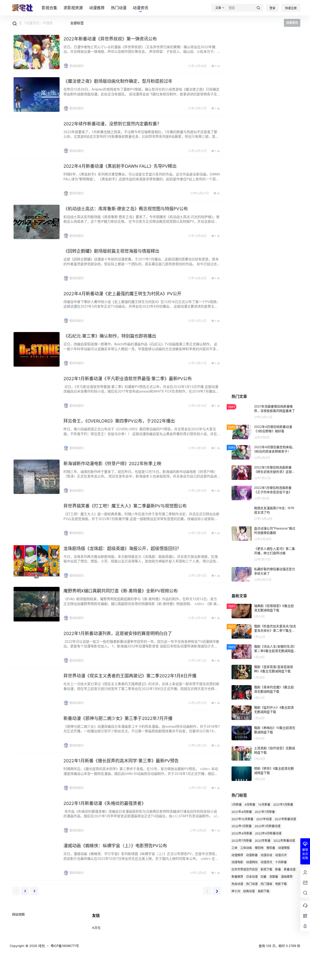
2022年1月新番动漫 (267, 826)
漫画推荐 (287, 876)
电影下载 (281, 883)
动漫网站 (252, 862)
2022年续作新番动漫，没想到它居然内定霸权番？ (112, 123)
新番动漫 (289, 869)
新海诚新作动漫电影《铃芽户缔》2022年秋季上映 (112, 463)
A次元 (96, 928)
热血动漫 (237, 883)
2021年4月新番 (242, 811)
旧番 (263, 876)
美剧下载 (263, 891)
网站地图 (18, 914)
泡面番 (273, 876)
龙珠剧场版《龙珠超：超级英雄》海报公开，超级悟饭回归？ (122, 548)
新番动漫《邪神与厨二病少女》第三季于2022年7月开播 (117, 718)
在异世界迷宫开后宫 (245, 869)
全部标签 (77, 23)
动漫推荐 (97, 7)
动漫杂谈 (266, 855)
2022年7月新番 (242, 840)
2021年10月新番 (242, 819)
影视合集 (49, 7)
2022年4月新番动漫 (268, 833)
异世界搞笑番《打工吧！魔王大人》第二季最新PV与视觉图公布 (125, 505)
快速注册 (291, 8)
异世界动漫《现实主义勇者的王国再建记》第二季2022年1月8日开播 (129, 675)
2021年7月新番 (265, 811)
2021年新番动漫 (285, 819)
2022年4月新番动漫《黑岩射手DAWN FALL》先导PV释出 (120, 166)
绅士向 (236, 891)
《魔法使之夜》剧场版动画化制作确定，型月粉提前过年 (117, 81)
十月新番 (281, 862)
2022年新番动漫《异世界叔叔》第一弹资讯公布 (110, 38)
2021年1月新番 (283, 804)
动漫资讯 (140, 7)
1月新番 (237, 804)
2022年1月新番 (242, 826)
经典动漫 (249, 891)
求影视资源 (73, 7)
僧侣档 (259, 847)
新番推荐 (237, 876)
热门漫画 (266, 883)
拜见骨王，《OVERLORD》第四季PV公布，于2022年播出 (119, 421)
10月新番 (264, 804)
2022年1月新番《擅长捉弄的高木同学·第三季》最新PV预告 (121, 760)
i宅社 (41, 946)
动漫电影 (237, 862)
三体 (234, 847)
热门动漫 (118, 7)
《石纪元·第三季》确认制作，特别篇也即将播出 (109, 336)
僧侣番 (270, 847)
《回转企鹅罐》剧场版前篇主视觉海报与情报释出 (111, 251)
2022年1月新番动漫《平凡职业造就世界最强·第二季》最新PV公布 (127, 378)
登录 (272, 8)
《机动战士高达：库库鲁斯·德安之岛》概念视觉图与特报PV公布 (125, 208)
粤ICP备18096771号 (65, 946)
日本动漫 (252, 876)
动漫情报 (284, 847)
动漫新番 (252, 855)
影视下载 (266, 869)
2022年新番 (263, 840)
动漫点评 (281, 855)
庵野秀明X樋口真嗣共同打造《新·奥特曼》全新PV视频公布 (120, 590)
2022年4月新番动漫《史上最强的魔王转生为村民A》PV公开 (122, 293)
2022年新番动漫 (284, 840)
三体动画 (246, 847)
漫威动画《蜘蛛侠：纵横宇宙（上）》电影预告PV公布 (115, 845)
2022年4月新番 (242, 833)
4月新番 (250, 804)
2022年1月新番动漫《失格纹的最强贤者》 (104, 803)
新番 (278, 869)
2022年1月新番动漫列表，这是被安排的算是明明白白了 (117, 633)
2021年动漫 (264, 819)
